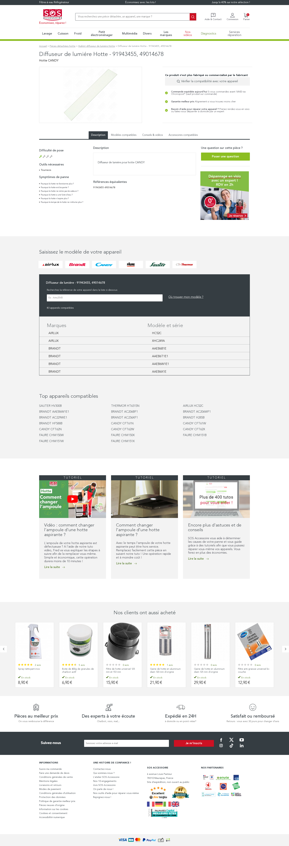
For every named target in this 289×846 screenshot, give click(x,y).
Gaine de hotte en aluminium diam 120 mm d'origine (165, 670)
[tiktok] (231, 748)
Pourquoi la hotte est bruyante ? (55, 188)
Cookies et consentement (53, 813)
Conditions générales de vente (56, 777)
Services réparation (234, 34)
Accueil (43, 46)
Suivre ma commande (50, 769)
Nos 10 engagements (104, 781)
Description (98, 135)
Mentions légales (48, 781)
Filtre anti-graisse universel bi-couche (254, 670)
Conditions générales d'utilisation (57, 793)
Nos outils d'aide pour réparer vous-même (116, 793)
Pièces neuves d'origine (52, 805)
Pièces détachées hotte (62, 46)
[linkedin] (241, 748)
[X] (231, 742)
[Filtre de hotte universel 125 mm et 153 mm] (122, 641)
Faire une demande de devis (54, 773)
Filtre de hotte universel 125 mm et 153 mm (120, 670)
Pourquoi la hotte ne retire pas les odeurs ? (59, 191)
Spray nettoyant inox (29, 669)
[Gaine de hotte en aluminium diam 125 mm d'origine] (210, 641)
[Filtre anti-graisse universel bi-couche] (254, 641)
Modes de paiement (50, 789)
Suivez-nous (51, 743)
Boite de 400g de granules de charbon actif (78, 670)
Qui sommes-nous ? (104, 773)
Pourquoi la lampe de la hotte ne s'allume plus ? (62, 202)
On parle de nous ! (103, 789)
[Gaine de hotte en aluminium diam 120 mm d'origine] (166, 641)
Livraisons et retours (50, 785)
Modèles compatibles (123, 135)
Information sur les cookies (53, 809)
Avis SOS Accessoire (104, 785)
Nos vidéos (187, 34)
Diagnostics (208, 33)
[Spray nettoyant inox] (34, 641)
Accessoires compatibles (183, 135)
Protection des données (52, 797)
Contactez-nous (102, 769)
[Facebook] (221, 742)
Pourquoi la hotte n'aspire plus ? (55, 199)
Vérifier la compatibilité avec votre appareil (209, 81)
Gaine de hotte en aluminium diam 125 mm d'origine (209, 670)
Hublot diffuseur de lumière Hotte (96, 46)
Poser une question (225, 156)
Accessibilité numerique (52, 817)
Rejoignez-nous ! (102, 797)
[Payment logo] (144, 840)
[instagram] (221, 748)
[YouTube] (241, 742)
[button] (40, 585)
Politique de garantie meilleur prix (57, 801)
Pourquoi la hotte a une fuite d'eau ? (57, 195)
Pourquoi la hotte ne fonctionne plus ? (57, 184)
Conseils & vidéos (152, 135)
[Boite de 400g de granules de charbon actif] (78, 641)
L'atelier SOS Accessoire (106, 777)
